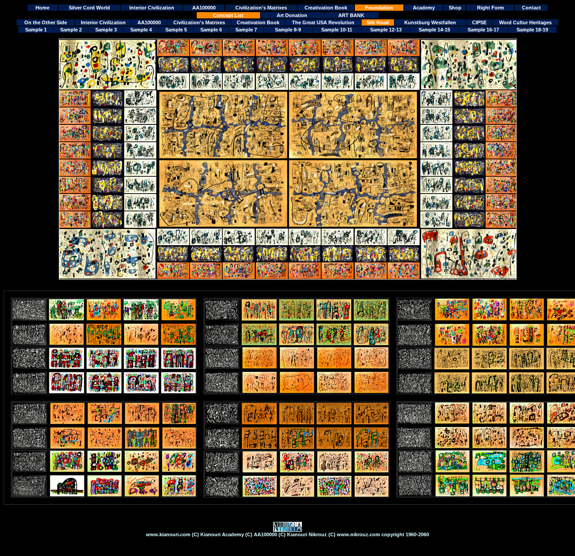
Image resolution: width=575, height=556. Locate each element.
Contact (531, 7)
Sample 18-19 (532, 29)
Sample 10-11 (336, 29)
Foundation (379, 7)
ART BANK (351, 15)
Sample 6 (211, 29)
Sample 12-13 (386, 29)
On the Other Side (45, 22)
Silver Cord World (89, 7)
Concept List (228, 15)
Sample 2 (71, 29)
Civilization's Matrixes (261, 7)
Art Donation (292, 15)
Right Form (490, 7)
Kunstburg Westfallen (430, 22)
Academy (424, 7)
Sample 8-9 (288, 29)
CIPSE (479, 22)
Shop (455, 7)
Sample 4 (141, 29)
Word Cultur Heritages (525, 22)
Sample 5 (176, 29)
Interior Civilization (151, 7)
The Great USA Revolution (323, 22)
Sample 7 (246, 29)
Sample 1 (36, 29)
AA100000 (204, 7)
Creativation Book (326, 7)
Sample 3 (106, 29)
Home (42, 7)
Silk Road (378, 22)
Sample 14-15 (434, 29)
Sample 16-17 (483, 29)
